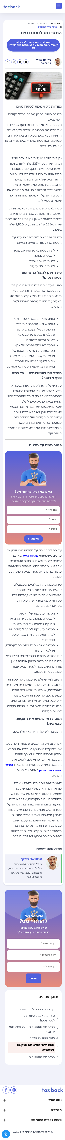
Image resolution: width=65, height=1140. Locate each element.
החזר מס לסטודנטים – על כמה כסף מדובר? (32, 1029)
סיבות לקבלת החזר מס (37, 23)
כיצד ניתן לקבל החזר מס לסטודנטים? (39, 1018)
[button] (26, 61)
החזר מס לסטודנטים (42, 1057)
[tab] (32, 1100)
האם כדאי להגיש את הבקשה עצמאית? (35, 1047)
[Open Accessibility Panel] (6, 1134)
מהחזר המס (30, 556)
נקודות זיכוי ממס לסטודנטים (37, 1009)
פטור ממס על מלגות (42, 1038)
